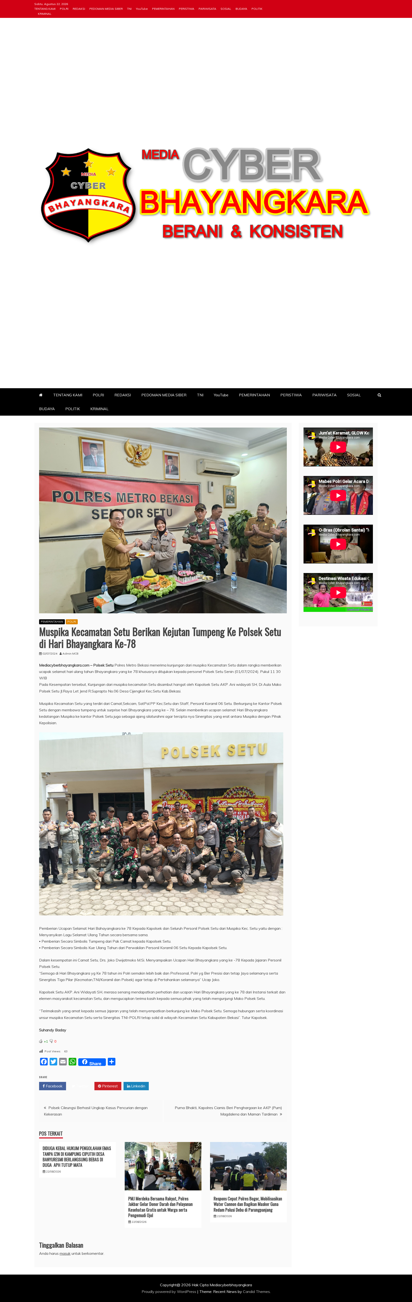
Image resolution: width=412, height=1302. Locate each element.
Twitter (82, 1086)
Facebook (53, 1086)
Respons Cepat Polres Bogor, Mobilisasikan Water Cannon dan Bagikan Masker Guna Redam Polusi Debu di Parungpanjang (248, 1204)
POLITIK (257, 8)
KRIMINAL (45, 14)
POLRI (64, 8)
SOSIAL (226, 8)
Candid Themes (256, 1291)
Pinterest (109, 1086)
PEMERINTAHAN (163, 8)
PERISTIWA (186, 8)
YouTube (142, 8)
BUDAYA (241, 8)
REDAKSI (79, 8)
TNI (129, 8)
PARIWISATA (207, 8)
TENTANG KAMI (45, 8)
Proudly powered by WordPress (169, 1291)
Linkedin (137, 1086)
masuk (65, 1253)
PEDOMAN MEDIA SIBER (106, 8)
